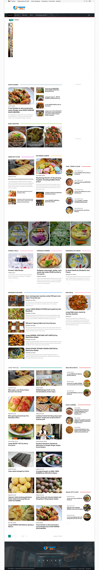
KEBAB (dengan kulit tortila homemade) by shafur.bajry (46, 391)
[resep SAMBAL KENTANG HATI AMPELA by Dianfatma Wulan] (16, 340)
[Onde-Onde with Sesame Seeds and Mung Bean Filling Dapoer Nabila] (49, 485)
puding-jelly (11, 272)
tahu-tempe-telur (78, 180)
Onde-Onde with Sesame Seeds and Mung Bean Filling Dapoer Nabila (48, 498)
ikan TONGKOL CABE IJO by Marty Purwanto (53, 144)
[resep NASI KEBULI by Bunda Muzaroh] (87, 392)
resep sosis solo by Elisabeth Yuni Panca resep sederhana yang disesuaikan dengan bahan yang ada (53, 113)
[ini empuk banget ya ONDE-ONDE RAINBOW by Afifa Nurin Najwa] (49, 459)
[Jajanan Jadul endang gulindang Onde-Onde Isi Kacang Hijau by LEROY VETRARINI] (21, 485)
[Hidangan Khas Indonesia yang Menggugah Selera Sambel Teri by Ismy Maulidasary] (69, 411)
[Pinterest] (51, 560)
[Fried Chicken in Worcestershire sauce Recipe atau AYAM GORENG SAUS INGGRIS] (21, 95)
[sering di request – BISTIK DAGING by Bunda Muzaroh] (40, 98)
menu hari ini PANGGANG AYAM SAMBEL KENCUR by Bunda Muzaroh (52, 90)
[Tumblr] (55, 560)
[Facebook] (84, 1)
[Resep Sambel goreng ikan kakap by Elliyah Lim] (35, 136)
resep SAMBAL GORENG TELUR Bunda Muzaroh (81, 201)
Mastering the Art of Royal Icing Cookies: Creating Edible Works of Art (48, 180)
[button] (89, 15)
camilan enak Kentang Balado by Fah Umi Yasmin (53, 193)
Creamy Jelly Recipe (15, 270)
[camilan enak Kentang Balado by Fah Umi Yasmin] (40, 195)
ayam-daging (11, 106)
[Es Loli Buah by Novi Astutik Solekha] (39, 234)
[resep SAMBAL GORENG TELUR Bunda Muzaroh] (69, 201)
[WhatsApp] (88, 1)
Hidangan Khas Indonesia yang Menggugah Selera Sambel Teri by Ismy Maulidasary (81, 412)
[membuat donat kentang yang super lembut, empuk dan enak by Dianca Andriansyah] (11, 48)
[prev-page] (9, 150)
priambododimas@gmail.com (52, 556)
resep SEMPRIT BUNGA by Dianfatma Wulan (52, 201)
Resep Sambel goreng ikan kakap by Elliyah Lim (35, 144)
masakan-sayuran (30, 300)
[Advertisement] (62, 7)
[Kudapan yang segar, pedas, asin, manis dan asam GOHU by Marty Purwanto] (49, 260)
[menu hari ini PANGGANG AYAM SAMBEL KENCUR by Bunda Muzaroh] (40, 90)
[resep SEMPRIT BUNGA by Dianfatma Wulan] (40, 203)
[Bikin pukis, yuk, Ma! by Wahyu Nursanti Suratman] (9, 40)
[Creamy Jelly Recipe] (20, 260)
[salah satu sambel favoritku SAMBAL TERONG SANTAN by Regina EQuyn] (69, 420)
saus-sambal (77, 418)
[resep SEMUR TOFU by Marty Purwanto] (12, 48)
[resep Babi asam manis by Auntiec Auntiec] (78, 302)
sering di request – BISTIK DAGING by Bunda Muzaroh (52, 97)
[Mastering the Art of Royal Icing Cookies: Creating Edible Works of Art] (49, 166)
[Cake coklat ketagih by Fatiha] (21, 459)
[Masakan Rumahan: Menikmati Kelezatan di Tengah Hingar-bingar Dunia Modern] (49, 431)
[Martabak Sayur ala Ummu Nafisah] (69, 210)
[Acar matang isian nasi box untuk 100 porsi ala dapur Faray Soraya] (16, 300)
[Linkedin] (47, 560)
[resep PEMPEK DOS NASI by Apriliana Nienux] (21, 513)
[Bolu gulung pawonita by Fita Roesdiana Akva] (12, 31)
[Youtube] (90, 1)
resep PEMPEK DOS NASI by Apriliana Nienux (21, 526)
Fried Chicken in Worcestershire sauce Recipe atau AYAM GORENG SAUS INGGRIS (21, 110)
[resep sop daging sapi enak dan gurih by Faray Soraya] (87, 517)
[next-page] (12, 150)
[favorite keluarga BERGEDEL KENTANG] (69, 182)
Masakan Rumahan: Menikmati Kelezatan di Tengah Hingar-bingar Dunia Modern (48, 445)
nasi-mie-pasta (12, 522)
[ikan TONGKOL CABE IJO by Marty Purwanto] (53, 136)
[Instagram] (86, 1)
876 (22, 536)
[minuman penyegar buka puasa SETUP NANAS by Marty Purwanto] (80, 234)
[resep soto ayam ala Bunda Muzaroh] (87, 498)
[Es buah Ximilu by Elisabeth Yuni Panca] (18, 234)
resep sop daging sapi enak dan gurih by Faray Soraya (74, 517)
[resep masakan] (19, 8)
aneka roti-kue (12, 176)
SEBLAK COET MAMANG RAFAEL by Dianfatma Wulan (75, 508)
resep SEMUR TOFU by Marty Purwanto (18, 444)
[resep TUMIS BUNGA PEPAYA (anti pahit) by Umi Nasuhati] (16, 313)
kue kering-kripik (40, 175)
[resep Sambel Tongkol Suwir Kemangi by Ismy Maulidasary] (17, 136)
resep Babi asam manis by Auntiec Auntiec (75, 313)
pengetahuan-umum (41, 441)
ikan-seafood (17, 140)
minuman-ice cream (18, 230)
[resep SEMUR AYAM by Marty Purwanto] (40, 105)
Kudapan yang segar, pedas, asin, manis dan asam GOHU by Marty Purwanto (49, 272)
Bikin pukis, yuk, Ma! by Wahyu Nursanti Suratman (20, 179)
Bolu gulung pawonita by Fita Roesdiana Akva (18, 417)
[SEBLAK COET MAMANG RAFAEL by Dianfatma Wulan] (87, 507)
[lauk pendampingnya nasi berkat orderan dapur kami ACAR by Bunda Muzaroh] (69, 430)
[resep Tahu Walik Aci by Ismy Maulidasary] (69, 191)
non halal (68, 316)
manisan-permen (41, 276)
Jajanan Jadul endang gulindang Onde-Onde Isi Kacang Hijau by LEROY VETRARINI (20, 499)
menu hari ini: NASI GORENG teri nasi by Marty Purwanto (75, 384)
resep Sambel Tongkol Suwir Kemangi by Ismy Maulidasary (17, 144)
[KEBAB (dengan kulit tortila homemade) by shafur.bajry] (11, 31)
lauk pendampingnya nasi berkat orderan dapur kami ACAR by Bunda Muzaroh (82, 430)
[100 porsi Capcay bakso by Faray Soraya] (16, 327)
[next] (18, 20)
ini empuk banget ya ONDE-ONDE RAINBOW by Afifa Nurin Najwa (47, 472)
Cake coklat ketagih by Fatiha (18, 471)
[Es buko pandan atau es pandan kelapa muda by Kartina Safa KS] (60, 234)
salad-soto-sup (70, 496)
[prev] (15, 20)
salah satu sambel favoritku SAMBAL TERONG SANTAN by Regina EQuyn (82, 421)
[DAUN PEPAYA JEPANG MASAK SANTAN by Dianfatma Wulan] (16, 353)
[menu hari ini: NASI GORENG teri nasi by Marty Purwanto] (87, 383)
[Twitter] (59, 560)
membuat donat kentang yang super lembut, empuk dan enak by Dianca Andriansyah (25, 201)
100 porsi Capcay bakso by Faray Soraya (41, 323)
